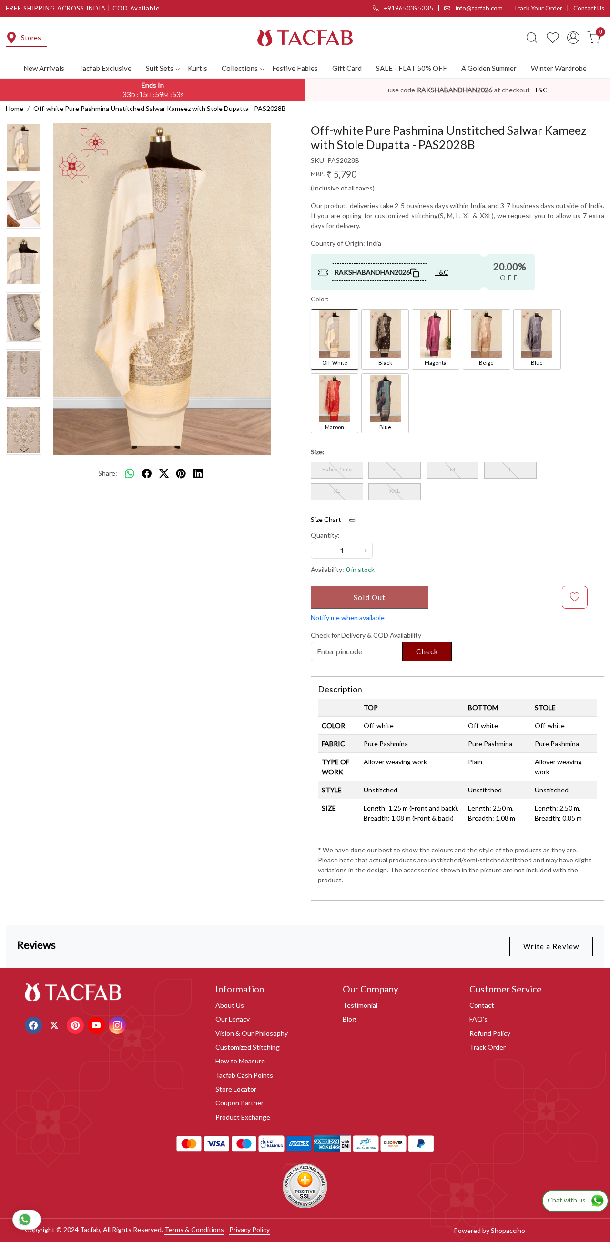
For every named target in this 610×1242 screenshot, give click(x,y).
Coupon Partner (239, 1103)
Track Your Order (538, 8)
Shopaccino (508, 1230)
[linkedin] (198, 473)
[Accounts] (573, 37)
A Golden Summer (489, 68)
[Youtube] (97, 1024)
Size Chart (327, 519)
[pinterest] (181, 473)
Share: (107, 473)
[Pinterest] (76, 1024)
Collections (240, 68)
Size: (318, 452)
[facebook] (146, 473)
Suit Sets (159, 68)
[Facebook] (34, 1024)
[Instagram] (118, 1024)
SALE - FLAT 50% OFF (411, 68)
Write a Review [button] (551, 946)
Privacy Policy (249, 1229)
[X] (55, 1024)
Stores (31, 37)
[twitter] (164, 473)
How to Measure (240, 1061)
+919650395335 (408, 8)
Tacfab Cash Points (244, 1075)
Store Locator (235, 1089)
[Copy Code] (415, 272)
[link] (531, 37)
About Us (229, 1005)
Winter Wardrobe (559, 68)
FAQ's (478, 1019)
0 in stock (360, 569)
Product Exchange (242, 1117)
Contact (481, 1005)
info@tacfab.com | (484, 8)
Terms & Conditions (194, 1229)
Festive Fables (295, 68)
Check (427, 651)
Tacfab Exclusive (105, 68)
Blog (349, 1019)
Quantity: (325, 535)
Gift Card (347, 68)
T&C (541, 90)
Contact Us (588, 8)
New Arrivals (43, 68)
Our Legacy (232, 1019)
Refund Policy (489, 1033)
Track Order (487, 1047)
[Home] (305, 38)
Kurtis (197, 68)
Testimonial (360, 1005)
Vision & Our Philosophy (251, 1033)
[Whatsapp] (129, 473)
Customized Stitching (247, 1047)
